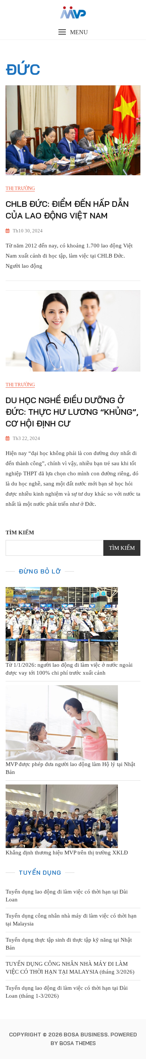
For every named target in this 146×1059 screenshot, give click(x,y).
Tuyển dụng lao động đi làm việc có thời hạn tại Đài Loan (67, 896)
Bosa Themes (78, 1043)
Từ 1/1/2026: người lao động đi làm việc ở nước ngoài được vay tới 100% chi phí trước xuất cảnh (69, 669)
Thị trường (20, 188)
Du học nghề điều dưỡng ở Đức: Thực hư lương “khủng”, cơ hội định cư (72, 412)
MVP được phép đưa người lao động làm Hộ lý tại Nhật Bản (70, 768)
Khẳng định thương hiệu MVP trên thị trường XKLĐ (67, 853)
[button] (73, 32)
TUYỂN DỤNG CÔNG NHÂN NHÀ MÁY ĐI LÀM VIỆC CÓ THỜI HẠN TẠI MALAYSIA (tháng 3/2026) (70, 968)
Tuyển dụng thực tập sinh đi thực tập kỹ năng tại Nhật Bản (69, 944)
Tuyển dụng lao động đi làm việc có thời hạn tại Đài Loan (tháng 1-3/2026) (67, 992)
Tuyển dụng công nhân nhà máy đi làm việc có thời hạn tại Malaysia (71, 920)
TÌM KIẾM (20, 533)
